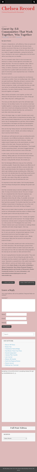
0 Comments (19, 37)
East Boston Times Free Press (13, 351)
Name (4, 314)
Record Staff (5, 37)
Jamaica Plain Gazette (11, 355)
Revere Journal (9, 363)
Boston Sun (8, 346)
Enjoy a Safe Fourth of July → (27, 283)
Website (4, 322)
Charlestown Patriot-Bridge (12, 348)
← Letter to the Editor (8, 282)
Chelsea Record (18, 8)
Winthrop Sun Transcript (11, 365)
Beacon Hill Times (10, 344)
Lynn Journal (8, 357)
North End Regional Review (12, 361)
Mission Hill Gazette (10, 359)
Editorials (4, 26)
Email (4, 318)
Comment (5, 298)
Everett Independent (10, 353)
